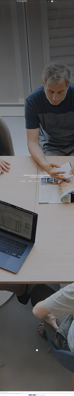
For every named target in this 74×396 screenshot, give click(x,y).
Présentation (22, 181)
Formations (51, 181)
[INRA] (50, 1)
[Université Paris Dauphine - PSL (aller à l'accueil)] (22, 1)
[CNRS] (52, 1)
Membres (30, 181)
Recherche (37, 181)
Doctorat (44, 181)
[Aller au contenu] (37, 350)
